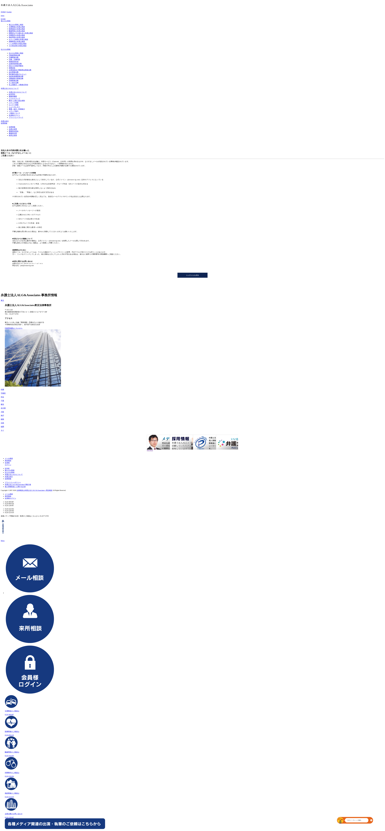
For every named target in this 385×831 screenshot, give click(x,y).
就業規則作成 (13, 61)
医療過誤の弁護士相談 (17, 29)
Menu (3, 541)
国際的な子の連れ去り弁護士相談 (21, 33)
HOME (7, 468)
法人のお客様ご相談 (16, 53)
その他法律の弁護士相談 (17, 46)
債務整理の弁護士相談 (17, 41)
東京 (2, 300)
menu (2, 15)
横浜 (2, 404)
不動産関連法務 (14, 55)
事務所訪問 (13, 133)
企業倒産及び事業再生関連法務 (20, 70)
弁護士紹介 (9, 476)
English (9, 12)
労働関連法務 (13, 57)
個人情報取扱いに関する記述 (15, 486)
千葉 (2, 401)
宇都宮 (3, 393)
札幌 (2, 389)
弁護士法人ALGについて (18, 92)
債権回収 (12, 68)
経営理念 (12, 94)
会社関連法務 (13, 72)
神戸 (2, 415)
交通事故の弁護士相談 (17, 27)
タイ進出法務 (13, 82)
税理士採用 (13, 135)
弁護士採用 (13, 129)
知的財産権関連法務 (16, 76)
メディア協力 (13, 111)
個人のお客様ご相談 (16, 24)
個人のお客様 (9, 470)
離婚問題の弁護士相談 (17, 31)
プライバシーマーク (16, 117)
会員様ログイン (14, 115)
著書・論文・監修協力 (17, 109)
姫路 (2, 419)
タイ (2, 430)
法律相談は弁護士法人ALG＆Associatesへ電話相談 (34, 490)
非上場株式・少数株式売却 (18, 85)
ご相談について (14, 113)
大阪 (2, 412)
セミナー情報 (13, 105)
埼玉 (2, 397)
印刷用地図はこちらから (13, 328)
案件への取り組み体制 (17, 100)
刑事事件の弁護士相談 (17, 35)
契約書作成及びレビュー (17, 74)
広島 (2, 423)
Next (151, 450)
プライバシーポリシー (13, 482)
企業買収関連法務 (15, 64)
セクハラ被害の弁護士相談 (18, 39)
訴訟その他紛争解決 (16, 66)
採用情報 (12, 127)
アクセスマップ (14, 98)
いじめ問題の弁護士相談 (17, 43)
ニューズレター (14, 107)
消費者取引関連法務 (16, 78)
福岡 (2, 426)
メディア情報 (13, 103)
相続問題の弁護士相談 (17, 37)
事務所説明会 (13, 131)
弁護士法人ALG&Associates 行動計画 (18, 484)
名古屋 (3, 408)
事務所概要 (13, 96)
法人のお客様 (9, 472)
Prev (148, 450)
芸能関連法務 (13, 80)
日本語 (3, 12)
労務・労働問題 (14, 59)
